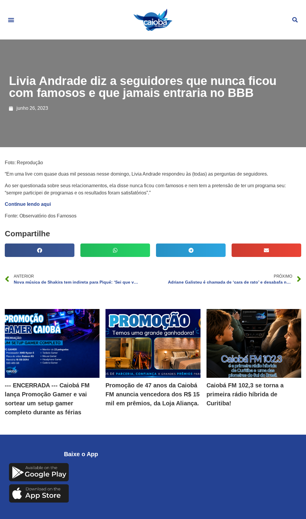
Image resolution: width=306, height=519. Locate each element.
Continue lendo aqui (28, 204)
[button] (11, 20)
